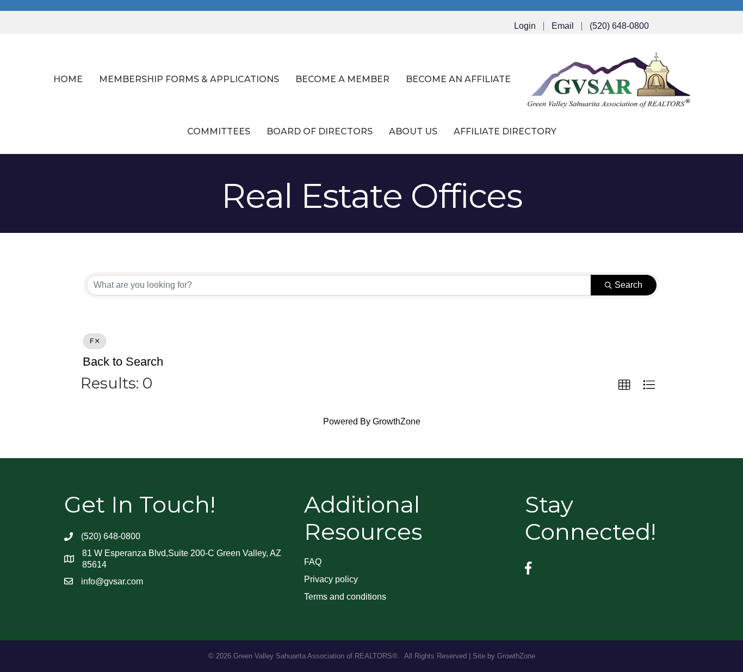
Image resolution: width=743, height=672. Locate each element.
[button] (624, 385)
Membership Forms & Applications (189, 79)
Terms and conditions (345, 596)
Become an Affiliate (458, 79)
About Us (413, 131)
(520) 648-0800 (619, 26)
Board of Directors (320, 131)
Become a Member (342, 79)
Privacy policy (331, 579)
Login (525, 26)
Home (68, 79)
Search (628, 284)
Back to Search (123, 361)
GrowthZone (396, 421)
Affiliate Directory (505, 131)
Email (563, 26)
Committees (218, 131)
